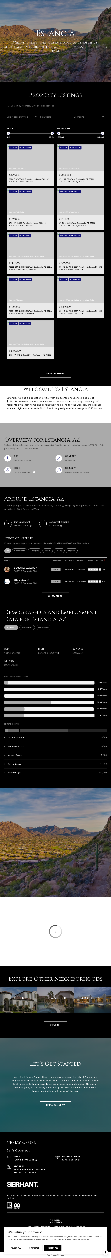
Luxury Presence (75, 1226)
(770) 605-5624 (71, 1160)
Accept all (53, 1248)
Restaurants (20, 550)
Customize (34, 1248)
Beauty (60, 550)
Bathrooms (45, 117)
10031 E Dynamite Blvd (25, 583)
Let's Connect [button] (55, 1105)
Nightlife (73, 550)
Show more (55, 596)
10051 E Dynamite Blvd (25, 571)
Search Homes (55, 373)
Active (49, 550)
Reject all (16, 1248)
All (9, 550)
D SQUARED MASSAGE (24, 568)
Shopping (35, 550)
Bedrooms (79, 117)
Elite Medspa (20, 580)
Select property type (17, 117)
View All (55, 1025)
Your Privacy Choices (55, 1255)
